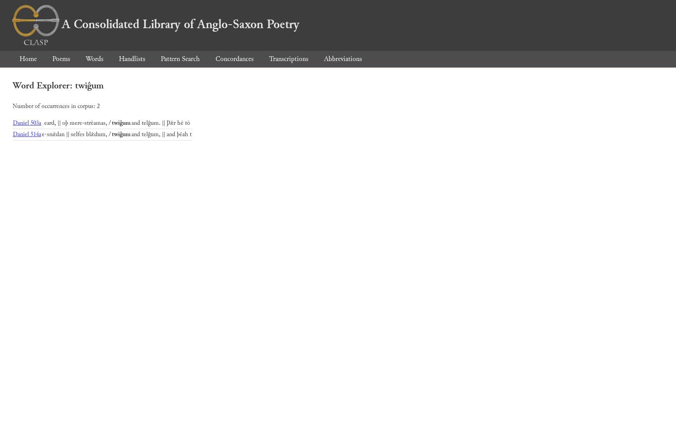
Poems (61, 59)
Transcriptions (288, 59)
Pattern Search (180, 59)
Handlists (132, 59)
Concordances (235, 59)
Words (94, 59)
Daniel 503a (27, 123)
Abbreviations (343, 59)
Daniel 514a (27, 134)
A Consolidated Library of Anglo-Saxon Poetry (180, 24)
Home (28, 59)
